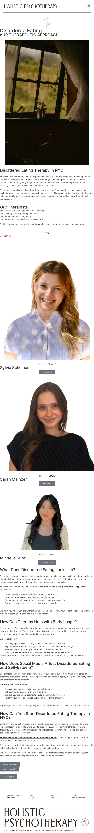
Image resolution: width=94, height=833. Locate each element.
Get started (77, 799)
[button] (89, 6)
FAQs (52, 795)
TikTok (31, 799)
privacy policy (70, 831)
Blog (52, 797)
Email (31, 795)
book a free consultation (46, 224)
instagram (33, 797)
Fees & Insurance (79, 797)
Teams (74, 795)
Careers (54, 799)
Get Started (5, 236)
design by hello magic (55, 831)
